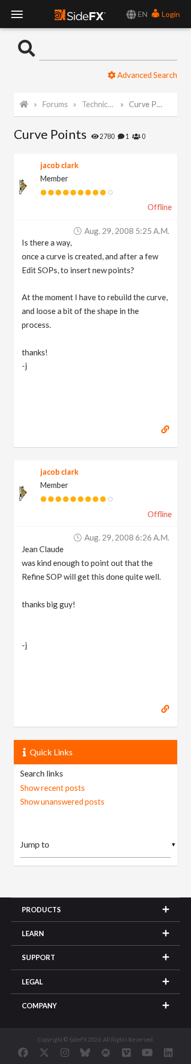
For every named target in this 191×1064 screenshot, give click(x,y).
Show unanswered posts (62, 801)
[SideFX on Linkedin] (168, 1052)
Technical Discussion (99, 104)
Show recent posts (52, 787)
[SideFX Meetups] (106, 1052)
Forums (55, 104)
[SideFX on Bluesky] (85, 1052)
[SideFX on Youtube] (147, 1052)
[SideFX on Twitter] (44, 1052)
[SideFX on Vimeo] (126, 1052)
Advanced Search (146, 75)
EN (141, 14)
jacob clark (59, 165)
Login (170, 14)
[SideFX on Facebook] (23, 1052)
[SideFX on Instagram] (64, 1052)
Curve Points (146, 104)
